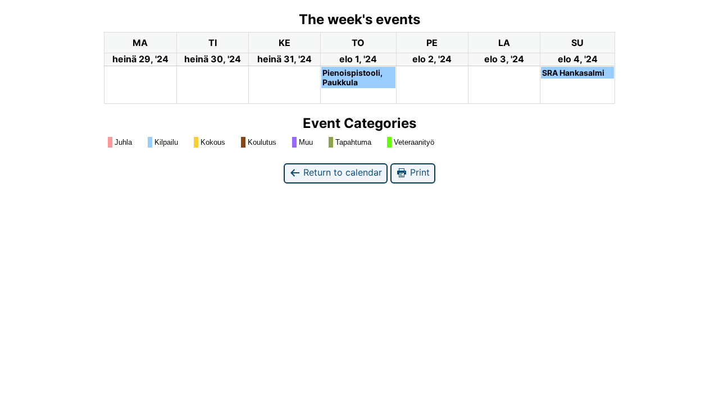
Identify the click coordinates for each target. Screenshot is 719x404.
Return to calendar (341, 172)
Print (418, 172)
